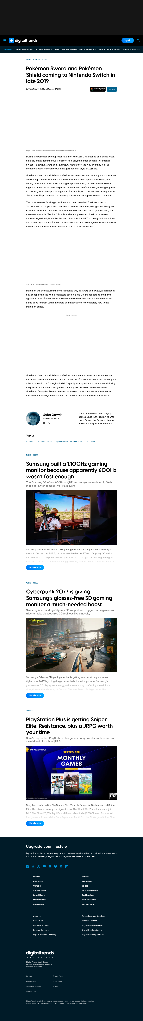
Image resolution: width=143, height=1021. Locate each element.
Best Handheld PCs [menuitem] (87, 49)
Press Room (57, 981)
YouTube (44, 866)
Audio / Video (39, 890)
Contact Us (38, 920)
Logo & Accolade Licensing (44, 934)
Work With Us (31, 981)
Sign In (127, 40)
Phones (36, 876)
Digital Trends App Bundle (93, 934)
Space (85, 886)
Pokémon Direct (46, 156)
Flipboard (66, 866)
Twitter (38, 866)
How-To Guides (89, 899)
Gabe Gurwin (33, 89)
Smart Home (39, 895)
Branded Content (89, 920)
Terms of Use (31, 991)
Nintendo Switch (45, 441)
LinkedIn (61, 866)
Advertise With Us (41, 925)
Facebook (27, 866)
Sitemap (56, 986)
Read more (35, 567)
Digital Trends (18, 44)
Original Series (88, 904)
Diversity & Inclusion (33, 986)
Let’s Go (92, 168)
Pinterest (55, 866)
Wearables (87, 881)
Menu (4, 40)
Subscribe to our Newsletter (94, 916)
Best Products (88, 895)
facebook (44, 423)
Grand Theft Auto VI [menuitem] (24, 49)
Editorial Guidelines (41, 930)
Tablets (85, 876)
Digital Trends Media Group (42, 1003)
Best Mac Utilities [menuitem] (69, 49)
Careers (29, 976)
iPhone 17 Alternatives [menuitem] (133, 49)
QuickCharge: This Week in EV (69, 441)
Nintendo (30, 441)
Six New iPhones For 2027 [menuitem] (47, 49)
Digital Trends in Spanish (92, 930)
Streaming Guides (90, 890)
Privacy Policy (58, 976)
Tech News (90, 441)
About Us (37, 916)
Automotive (38, 904)
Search (138, 40)
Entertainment (39, 899)
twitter (49, 423)
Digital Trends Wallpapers (92, 925)
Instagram (33, 866)
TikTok (49, 866)
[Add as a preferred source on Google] (98, 89)
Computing (38, 881)
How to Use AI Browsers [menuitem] (109, 49)
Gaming (37, 886)
